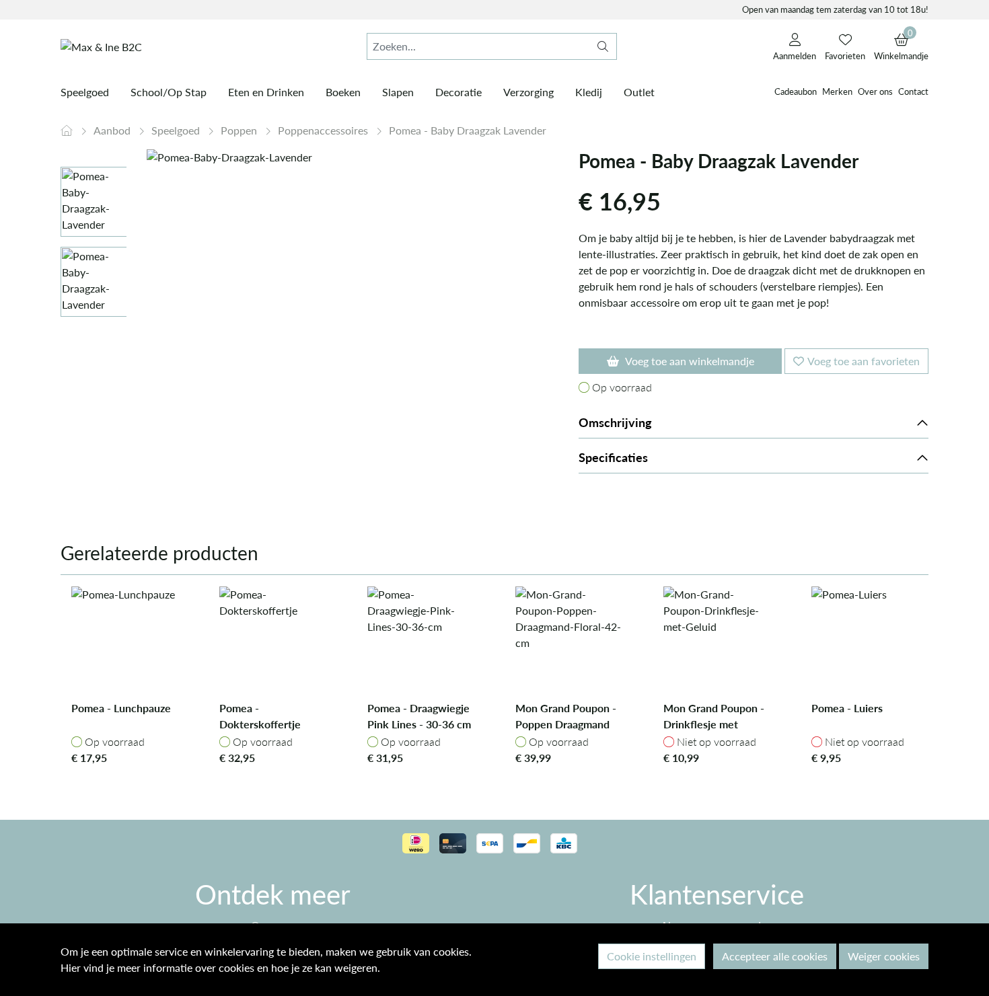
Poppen (240, 130)
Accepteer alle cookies (775, 956)
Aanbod (113, 130)
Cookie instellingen (651, 956)
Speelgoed (177, 130)
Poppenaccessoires (324, 130)
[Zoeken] (602, 46)
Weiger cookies (884, 956)
